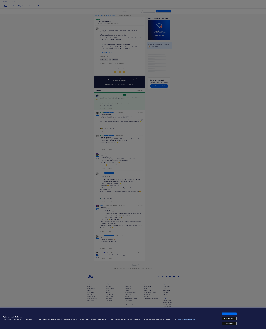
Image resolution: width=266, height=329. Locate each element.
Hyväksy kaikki (229, 314)
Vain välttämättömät (229, 318)
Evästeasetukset (229, 323)
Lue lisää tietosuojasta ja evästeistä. (186, 319)
